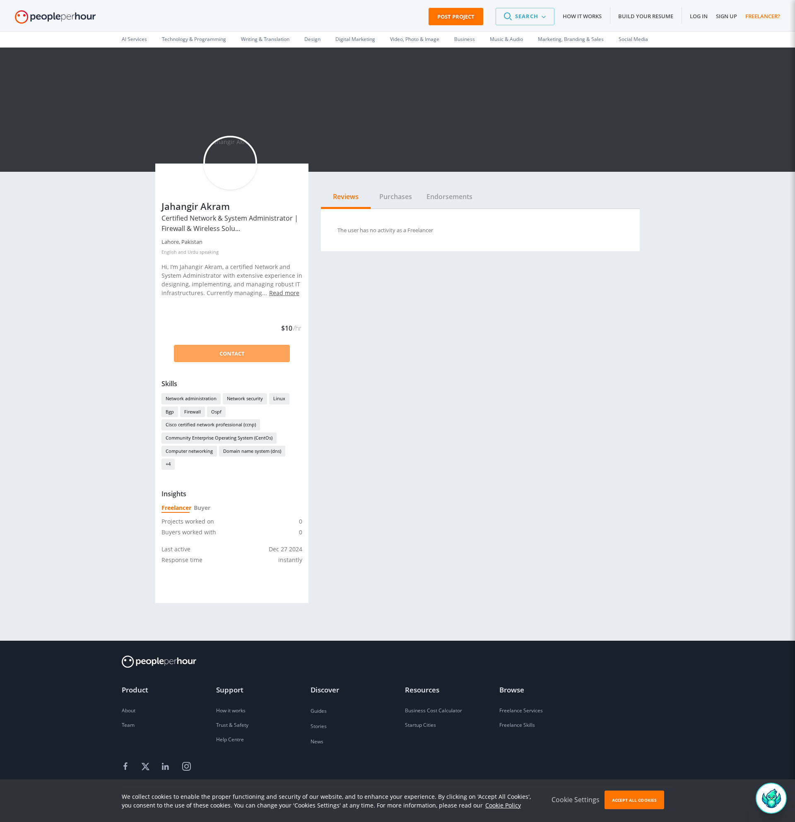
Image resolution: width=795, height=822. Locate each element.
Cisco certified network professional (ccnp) (211, 424)
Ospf (216, 412)
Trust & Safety (232, 724)
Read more (284, 293)
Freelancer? (762, 16)
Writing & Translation (265, 39)
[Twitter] (147, 767)
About (128, 710)
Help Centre (230, 739)
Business (464, 39)
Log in (699, 16)
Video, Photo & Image (414, 39)
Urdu (193, 252)
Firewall (192, 412)
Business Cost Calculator (433, 710)
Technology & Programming (194, 39)
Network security (245, 398)
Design (312, 39)
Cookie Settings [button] (576, 799)
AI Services (134, 39)
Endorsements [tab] (449, 196)
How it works (582, 16)
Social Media (633, 39)
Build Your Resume (645, 16)
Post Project (456, 16)
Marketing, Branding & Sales (571, 39)
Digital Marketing (355, 39)
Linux (279, 398)
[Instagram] (186, 767)
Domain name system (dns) (252, 451)
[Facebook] (127, 767)
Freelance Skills (517, 724)
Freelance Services (521, 710)
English (169, 252)
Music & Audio (506, 39)
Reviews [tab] (346, 196)
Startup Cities (420, 724)
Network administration (191, 398)
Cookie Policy (503, 805)
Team (128, 724)
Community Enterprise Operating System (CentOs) (219, 438)
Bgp (170, 412)
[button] (525, 16)
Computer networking (189, 451)
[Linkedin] (166, 767)
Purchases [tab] (395, 196)
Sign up (726, 16)
